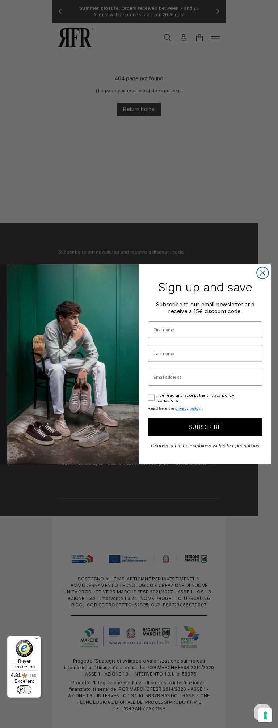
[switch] (24, 689)
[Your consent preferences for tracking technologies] (265, 715)
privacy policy (187, 408)
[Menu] (36, 640)
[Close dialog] (263, 273)
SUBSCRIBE (205, 426)
